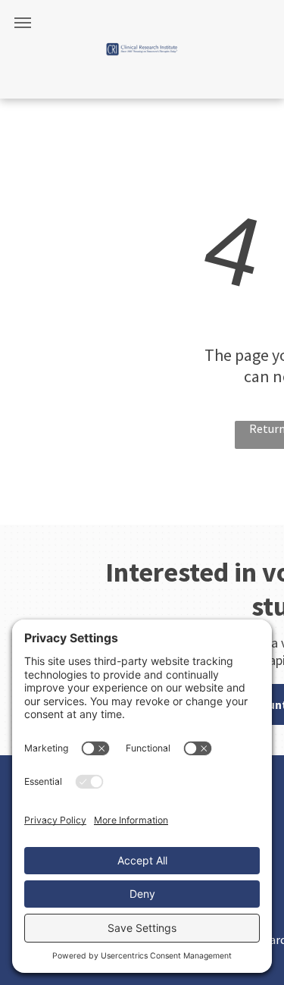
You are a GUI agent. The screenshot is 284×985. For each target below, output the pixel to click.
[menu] (23, 23)
